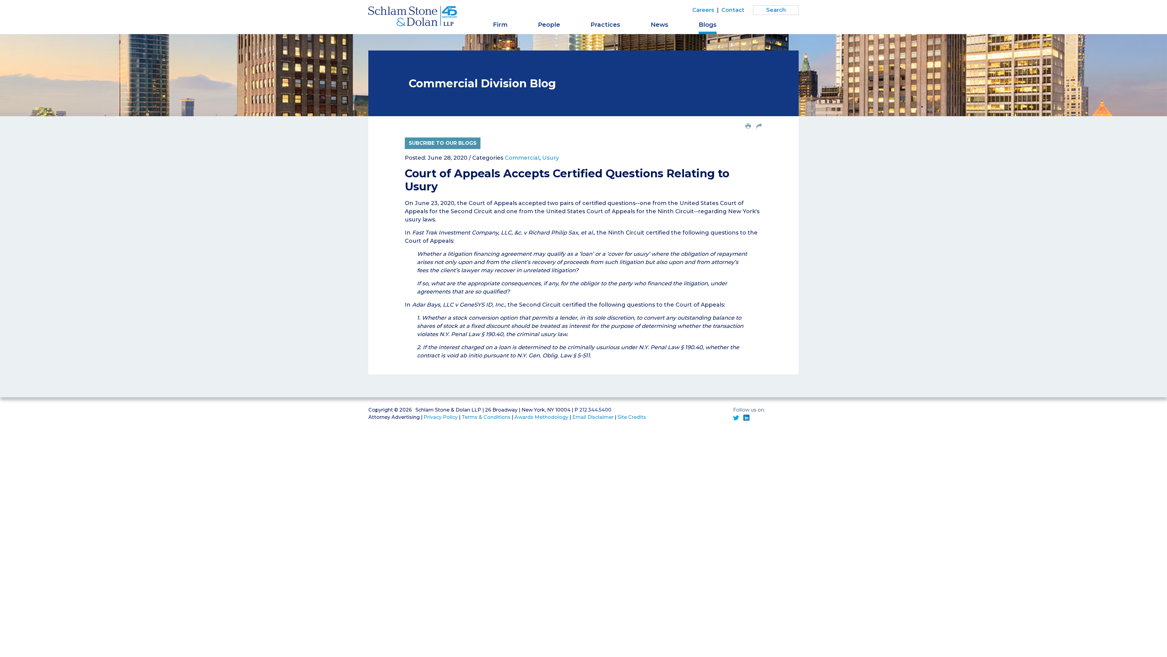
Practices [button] (605, 24)
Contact (732, 10)
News (659, 24)
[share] (759, 126)
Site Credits (632, 417)
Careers (703, 10)
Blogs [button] (708, 24)
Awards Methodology (541, 417)
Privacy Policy (441, 417)
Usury (550, 158)
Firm (500, 24)
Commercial (522, 158)
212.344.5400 (595, 410)
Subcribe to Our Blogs (443, 143)
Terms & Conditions (486, 417)
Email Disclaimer (593, 417)
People (549, 24)
